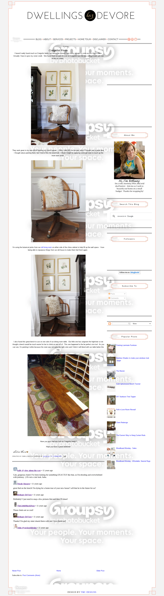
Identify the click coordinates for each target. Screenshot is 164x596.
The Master (120, 371)
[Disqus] (58, 498)
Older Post (100, 571)
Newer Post (16, 571)
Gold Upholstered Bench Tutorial (128, 384)
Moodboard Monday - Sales (126, 448)
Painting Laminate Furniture (126, 345)
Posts (112, 294)
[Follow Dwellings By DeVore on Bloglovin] (129, 274)
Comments (114, 298)
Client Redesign (122, 422)
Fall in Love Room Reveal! (126, 410)
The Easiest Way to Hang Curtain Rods (130, 435)
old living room (46, 247)
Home (59, 571)
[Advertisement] (82, 30)
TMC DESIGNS (88, 592)
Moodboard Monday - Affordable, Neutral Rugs (133, 461)
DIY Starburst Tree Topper (126, 397)
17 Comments (56, 456)
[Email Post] (64, 456)
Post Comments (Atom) (31, 575)
